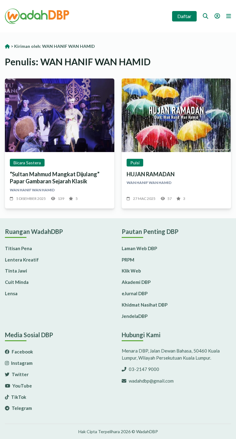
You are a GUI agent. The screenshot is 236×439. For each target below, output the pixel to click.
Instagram (21, 363)
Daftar (184, 16)
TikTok (18, 397)
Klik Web (131, 270)
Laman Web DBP (139, 248)
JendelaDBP (135, 316)
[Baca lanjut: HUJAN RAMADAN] (176, 115)
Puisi (135, 162)
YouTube (21, 385)
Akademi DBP (136, 282)
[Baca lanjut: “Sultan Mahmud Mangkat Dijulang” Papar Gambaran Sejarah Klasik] (59, 115)
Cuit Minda (17, 282)
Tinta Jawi (16, 270)
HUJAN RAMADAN (151, 174)
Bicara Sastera (27, 162)
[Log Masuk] (217, 16)
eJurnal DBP (135, 293)
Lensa (11, 293)
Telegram (21, 408)
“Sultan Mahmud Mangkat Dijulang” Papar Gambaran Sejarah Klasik (55, 178)
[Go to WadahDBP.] (7, 46)
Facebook (22, 351)
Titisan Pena (18, 248)
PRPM (128, 259)
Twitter (20, 374)
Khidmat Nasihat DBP (144, 304)
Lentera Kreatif (22, 259)
